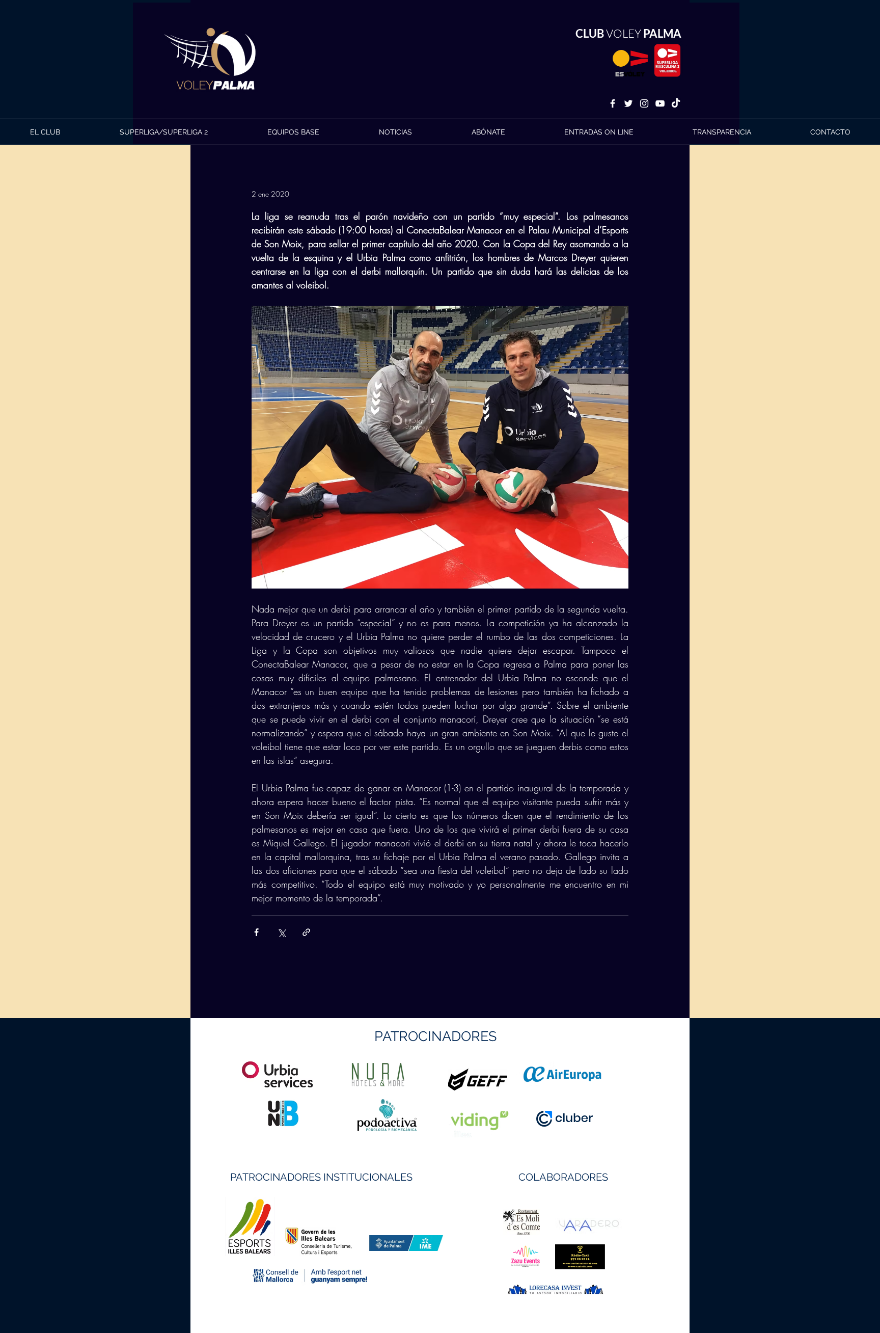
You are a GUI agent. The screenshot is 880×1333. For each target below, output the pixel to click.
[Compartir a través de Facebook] (256, 932)
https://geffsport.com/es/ (403, 1118)
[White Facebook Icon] (612, 103)
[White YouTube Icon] (660, 103)
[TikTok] (675, 103)
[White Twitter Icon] (628, 103)
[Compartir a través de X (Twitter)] (281, 932)
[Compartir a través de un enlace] (306, 932)
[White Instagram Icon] (644, 103)
